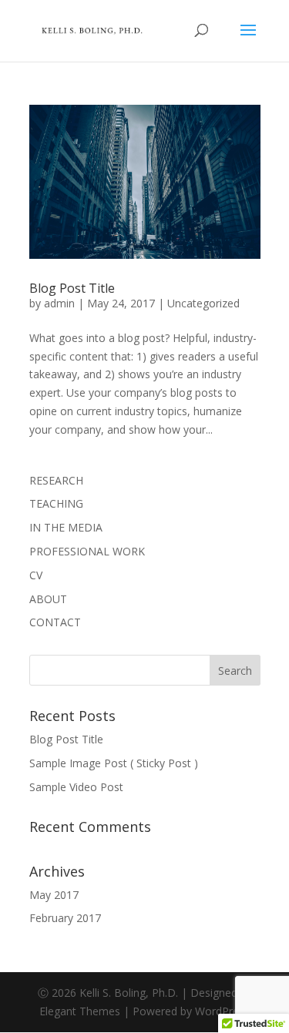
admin (59, 303)
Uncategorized (203, 303)
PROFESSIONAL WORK (87, 551)
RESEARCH (56, 480)
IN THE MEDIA (65, 527)
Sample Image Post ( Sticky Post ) (113, 763)
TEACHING (56, 503)
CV (35, 575)
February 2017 (65, 918)
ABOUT (48, 599)
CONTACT (55, 622)
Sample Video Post (76, 787)
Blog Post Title (72, 288)
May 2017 (54, 894)
